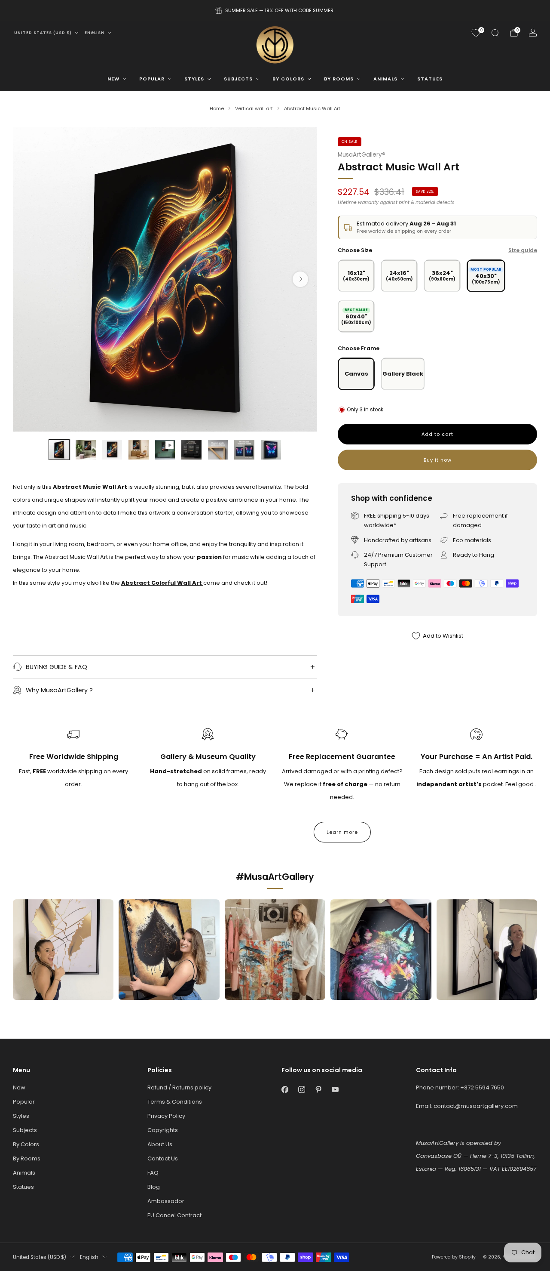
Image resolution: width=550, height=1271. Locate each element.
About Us (159, 1144)
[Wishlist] (476, 32)
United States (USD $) (43, 32)
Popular (152, 78)
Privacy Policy (166, 1116)
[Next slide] (300, 279)
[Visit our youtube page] (335, 1089)
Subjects (238, 78)
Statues (430, 78)
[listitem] (275, 10)
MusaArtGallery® (361, 155)
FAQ (153, 1173)
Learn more (342, 832)
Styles (194, 78)
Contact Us (162, 1158)
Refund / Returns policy (179, 1087)
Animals (385, 78)
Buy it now (438, 460)
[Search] (495, 32)
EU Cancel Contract (174, 1215)
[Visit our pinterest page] (318, 1089)
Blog (153, 1187)
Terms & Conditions (174, 1102)
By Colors (288, 78)
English (94, 32)
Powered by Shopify (454, 1257)
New (113, 78)
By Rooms (339, 78)
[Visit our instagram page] (301, 1089)
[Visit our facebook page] (284, 1089)
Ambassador (165, 1201)
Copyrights (162, 1130)
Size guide (522, 250)
